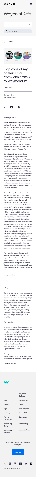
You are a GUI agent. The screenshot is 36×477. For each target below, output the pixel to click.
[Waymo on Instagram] (15, 464)
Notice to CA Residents (8, 431)
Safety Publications (25, 413)
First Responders (9, 413)
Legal (5, 409)
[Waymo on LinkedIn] (10, 464)
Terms (21, 404)
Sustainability (23, 424)
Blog (5, 400)
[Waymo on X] (5, 464)
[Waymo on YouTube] (26, 464)
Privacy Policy (23, 400)
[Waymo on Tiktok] (31, 464)
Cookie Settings (24, 430)
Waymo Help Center (8, 425)
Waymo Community (8, 418)
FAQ (5, 394)
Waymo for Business (22, 395)
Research (7, 404)
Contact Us (23, 417)
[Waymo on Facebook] (20, 464)
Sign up (18, 452)
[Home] (9, 4)
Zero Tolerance (24, 409)
